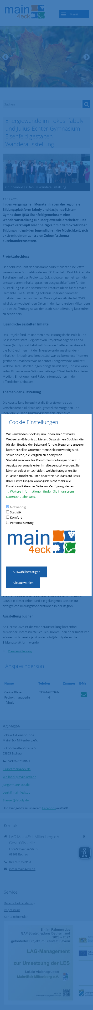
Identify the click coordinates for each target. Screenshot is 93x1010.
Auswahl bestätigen (26, 572)
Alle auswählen (23, 582)
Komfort (16, 517)
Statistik (15, 512)
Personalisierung (22, 523)
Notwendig (18, 507)
